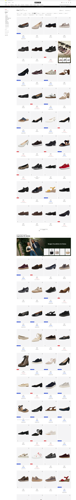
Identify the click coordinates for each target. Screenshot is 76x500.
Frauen (6, 2)
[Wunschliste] (68, 2)
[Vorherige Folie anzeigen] (66, 236)
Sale (21, 13)
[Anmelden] (63, 2)
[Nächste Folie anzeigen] (70, 236)
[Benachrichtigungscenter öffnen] (66, 2)
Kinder (13, 2)
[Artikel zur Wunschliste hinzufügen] (28, 17)
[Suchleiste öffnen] (59, 4)
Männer (9, 2)
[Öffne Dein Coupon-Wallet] (61, 2)
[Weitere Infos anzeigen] (23, 39)
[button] (61, 10)
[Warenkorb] (70, 2)
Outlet (6, 0)
